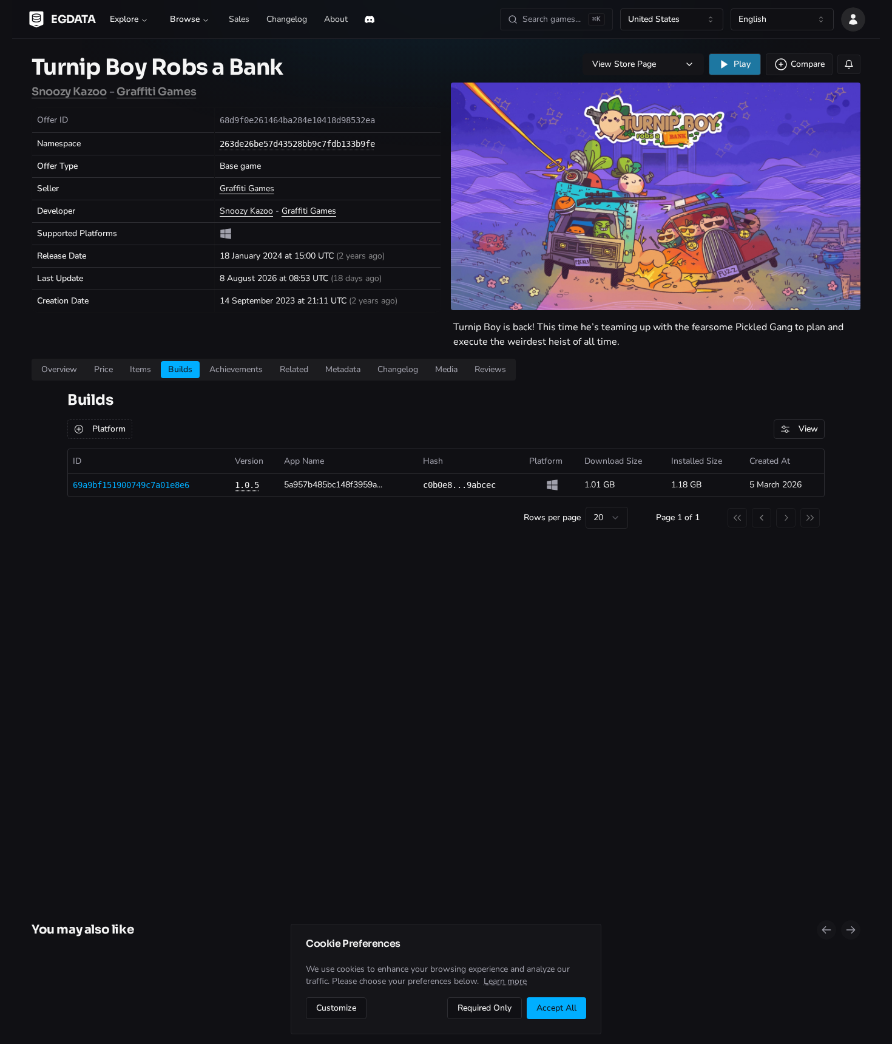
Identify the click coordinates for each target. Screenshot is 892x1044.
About (336, 19)
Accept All (556, 1008)
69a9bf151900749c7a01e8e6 (131, 485)
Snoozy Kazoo (69, 91)
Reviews (490, 369)
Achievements (236, 369)
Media (446, 369)
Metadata (342, 369)
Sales (239, 19)
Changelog (286, 19)
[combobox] (671, 19)
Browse (185, 19)
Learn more (505, 981)
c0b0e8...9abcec (459, 485)
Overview (59, 369)
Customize (336, 1008)
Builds (180, 369)
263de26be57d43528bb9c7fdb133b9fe (297, 144)
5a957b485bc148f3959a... (333, 484)
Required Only (485, 1008)
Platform (109, 429)
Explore (124, 19)
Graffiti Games (156, 91)
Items (140, 369)
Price (103, 369)
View (808, 429)
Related (294, 369)
